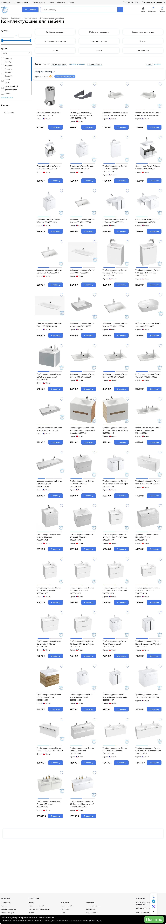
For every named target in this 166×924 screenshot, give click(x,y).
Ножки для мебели (99, 41)
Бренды (71, 2)
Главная (4, 18)
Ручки (99, 50)
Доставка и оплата (21, 2)
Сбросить (10, 112)
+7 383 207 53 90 (143, 908)
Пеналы (142, 41)
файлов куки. (95, 920)
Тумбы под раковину (55, 32)
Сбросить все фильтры (65, 76)
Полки (55, 50)
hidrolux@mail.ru (143, 912)
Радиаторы (90, 902)
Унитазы (32, 913)
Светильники (143, 50)
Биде (63, 913)
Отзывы (51, 2)
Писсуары (65, 909)
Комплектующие (30, 18)
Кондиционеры (91, 913)
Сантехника (16, 18)
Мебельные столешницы (55, 41)
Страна (4, 105)
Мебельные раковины (99, 32)
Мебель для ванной (36, 906)
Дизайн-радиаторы (93, 906)
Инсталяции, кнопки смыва (39, 909)
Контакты (61, 2)
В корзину (55, 127)
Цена (4, 31)
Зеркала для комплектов (143, 32)
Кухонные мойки (67, 906)
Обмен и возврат (38, 2)
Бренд (4, 48)
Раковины (65, 902)
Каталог (32, 9)
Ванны (31, 902)
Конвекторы (90, 909)
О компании (5, 2)
